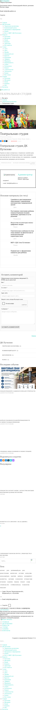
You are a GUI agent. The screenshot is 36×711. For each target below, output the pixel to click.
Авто (5, 48)
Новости (4, 35)
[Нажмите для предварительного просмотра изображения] (18, 117)
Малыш (23, 139)
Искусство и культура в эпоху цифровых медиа (22, 223)
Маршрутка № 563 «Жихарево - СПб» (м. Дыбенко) (13, 521)
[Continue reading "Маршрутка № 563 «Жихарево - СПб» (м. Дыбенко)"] (18, 508)
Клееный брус (28, 576)
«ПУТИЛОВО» (4, 610)
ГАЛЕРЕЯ (5, 629)
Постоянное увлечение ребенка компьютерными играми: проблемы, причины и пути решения (22, 213)
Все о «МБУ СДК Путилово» (13, 33)
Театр (2, 139)
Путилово (7, 36)
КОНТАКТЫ (6, 630)
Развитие (10, 582)
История (21, 573)
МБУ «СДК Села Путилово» (20, 242)
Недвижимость (8, 62)
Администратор (25, 174)
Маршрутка (3, 579)
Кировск (7, 41)
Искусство (9, 139)
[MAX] (13, 460)
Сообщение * (4, 309)
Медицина (7, 61)
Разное (6, 31)
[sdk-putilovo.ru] (5, 89)
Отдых (6, 64)
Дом (23, 570)
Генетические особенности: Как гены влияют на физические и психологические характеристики (22, 233)
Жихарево (7, 38)
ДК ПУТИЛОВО (7, 623)
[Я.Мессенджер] (11, 460)
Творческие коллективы (11, 26)
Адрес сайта (4, 293)
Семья (28, 582)
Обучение (11, 579)
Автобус (2, 570)
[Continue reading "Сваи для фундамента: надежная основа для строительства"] (18, 378)
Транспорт (7, 43)
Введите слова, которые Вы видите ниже (12, 299)
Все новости (8, 45)
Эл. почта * (4, 287)
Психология (8, 66)
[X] (6, 141)
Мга (5, 85)
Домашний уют (9, 54)
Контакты (5, 87)
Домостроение (4, 573)
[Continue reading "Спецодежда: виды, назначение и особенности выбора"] (18, 438)
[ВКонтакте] (1, 141)
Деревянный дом (16, 570)
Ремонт (6, 68)
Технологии (8, 71)
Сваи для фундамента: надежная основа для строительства (17, 391)
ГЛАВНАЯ (5, 622)
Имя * (2, 282)
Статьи (4, 47)
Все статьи (7, 75)
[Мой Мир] (4, 141)
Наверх (34, 336)
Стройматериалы (15, 584)
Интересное (13, 573)
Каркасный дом (4, 576)
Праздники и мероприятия (12, 29)
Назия (6, 40)
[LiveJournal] (8, 460)
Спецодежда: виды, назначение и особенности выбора (15, 451)
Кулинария (7, 57)
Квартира (13, 576)
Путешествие (28, 579)
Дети (5, 50)
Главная (4, 22)
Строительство (8, 69)
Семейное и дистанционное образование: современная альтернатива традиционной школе (21, 202)
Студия (5, 139)
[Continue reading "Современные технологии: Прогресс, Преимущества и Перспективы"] (18, 540)
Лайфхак (7, 59)
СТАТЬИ (5, 627)
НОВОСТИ (5, 625)
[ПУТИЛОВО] (4, 0)
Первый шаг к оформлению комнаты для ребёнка (21, 251)
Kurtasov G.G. (32, 638)
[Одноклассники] (2, 141)
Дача (7, 570)
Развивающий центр (10, 28)
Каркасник (28, 573)
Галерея (4, 76)
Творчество (14, 139)
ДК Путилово (6, 24)
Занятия (27, 139)
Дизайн (6, 52)
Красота (6, 55)
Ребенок (19, 139)
